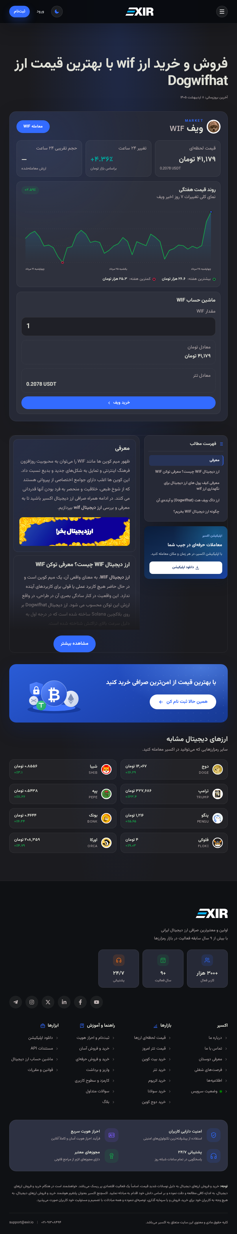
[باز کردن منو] (222, 11)
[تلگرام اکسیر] (15, 1002)
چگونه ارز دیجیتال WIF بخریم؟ (196, 512)
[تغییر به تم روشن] (57, 11)
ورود (40, 11)
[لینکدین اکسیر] (64, 1002)
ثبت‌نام (19, 11)
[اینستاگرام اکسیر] (31, 1002)
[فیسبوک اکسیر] (80, 1002)
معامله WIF (33, 126)
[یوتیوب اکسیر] (96, 1002)
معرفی (214, 460)
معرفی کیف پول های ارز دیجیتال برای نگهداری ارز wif (191, 486)
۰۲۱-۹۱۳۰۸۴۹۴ (51, 1222)
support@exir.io (21, 1222)
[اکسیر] (139, 12)
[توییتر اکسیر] (48, 1002)
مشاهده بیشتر (74, 643)
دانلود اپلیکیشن (183, 567)
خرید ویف (121, 403)
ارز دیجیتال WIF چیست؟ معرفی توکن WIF (187, 472)
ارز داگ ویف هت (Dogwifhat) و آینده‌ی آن (187, 500)
